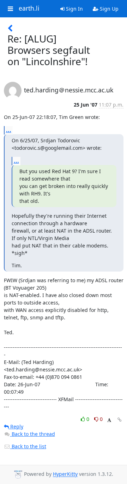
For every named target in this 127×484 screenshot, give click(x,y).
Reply (16, 426)
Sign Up (108, 8)
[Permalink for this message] (119, 420)
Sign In (74, 8)
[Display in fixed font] (109, 420)
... (8, 130)
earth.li (29, 8)
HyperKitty (65, 474)
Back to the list (28, 446)
